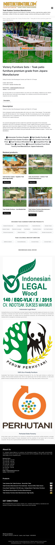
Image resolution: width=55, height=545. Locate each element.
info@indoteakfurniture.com (17, 87)
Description (7, 100)
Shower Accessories (8, 232)
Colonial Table (47, 241)
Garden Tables (6, 229)
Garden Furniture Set (12, 18)
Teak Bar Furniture (37, 229)
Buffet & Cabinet (8, 241)
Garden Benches (36, 226)
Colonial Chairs (34, 241)
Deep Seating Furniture (22, 226)
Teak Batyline (27, 229)
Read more (7, 182)
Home (4, 18)
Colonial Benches (21, 241)
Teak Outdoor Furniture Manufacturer (17, 10)
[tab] (6, 100)
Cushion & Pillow (33, 232)
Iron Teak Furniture (48, 229)
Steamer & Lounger (16, 229)
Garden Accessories (47, 232)
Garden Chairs (48, 226)
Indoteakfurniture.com (16, 542)
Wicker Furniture (21, 232)
